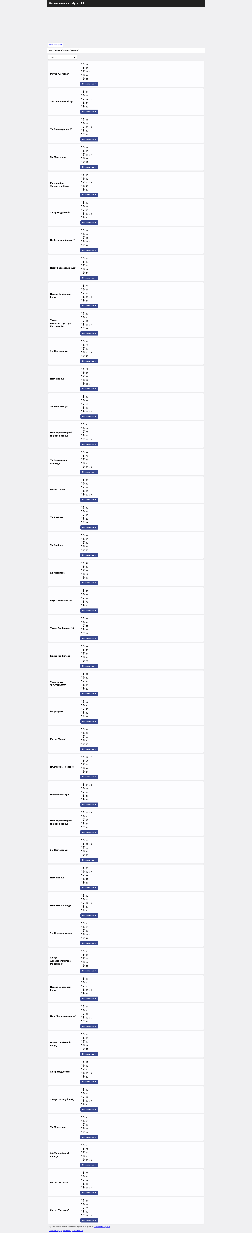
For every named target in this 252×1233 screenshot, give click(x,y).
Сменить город (55, 1231)
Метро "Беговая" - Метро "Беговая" (64, 50)
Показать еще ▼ (89, 84)
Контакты (67, 1231)
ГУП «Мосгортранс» (102, 1227)
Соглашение (77, 1231)
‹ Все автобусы (55, 45)
